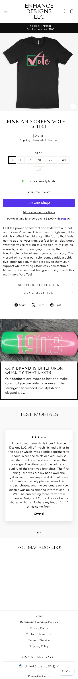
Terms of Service (39, 640)
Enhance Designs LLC (39, 11)
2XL (51, 160)
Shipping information (39, 284)
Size (39, 153)
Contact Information (39, 634)
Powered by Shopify (39, 675)
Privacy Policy (39, 628)
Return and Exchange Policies (39, 622)
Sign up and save (38, 656)
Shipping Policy (39, 646)
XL (40, 160)
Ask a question (39, 292)
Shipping (25, 140)
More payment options (39, 212)
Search (39, 616)
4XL (39, 170)
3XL (64, 160)
